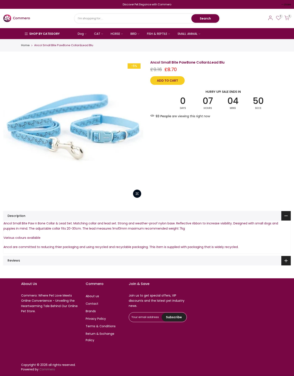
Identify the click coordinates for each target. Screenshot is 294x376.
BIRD (133, 34)
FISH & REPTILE (157, 34)
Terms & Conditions (101, 326)
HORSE (115, 34)
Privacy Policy (96, 319)
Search (205, 18)
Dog (81, 34)
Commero (47, 369)
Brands (91, 311)
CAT (97, 34)
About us (92, 296)
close (8, 4)
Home (25, 45)
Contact (92, 303)
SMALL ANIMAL (188, 34)
